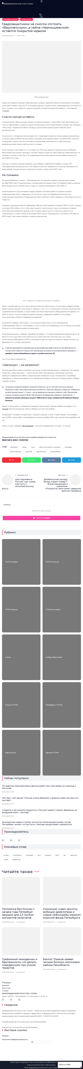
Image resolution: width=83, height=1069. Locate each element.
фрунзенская (41, 451)
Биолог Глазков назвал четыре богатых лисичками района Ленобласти (61, 962)
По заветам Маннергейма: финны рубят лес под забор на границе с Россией (39, 787)
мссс (33, 447)
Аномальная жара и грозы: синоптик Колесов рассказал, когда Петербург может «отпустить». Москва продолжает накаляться (37, 823)
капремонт (14, 447)
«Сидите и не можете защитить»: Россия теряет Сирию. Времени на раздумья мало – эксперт (39, 811)
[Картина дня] (21, 753)
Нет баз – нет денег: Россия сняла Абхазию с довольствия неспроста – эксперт (40, 799)
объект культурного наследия (49, 447)
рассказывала (27, 426)
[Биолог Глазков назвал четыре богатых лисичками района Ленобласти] (62, 941)
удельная (29, 451)
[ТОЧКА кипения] (62, 562)
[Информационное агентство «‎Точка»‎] (41, 7)
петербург (68, 447)
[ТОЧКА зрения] (21, 609)
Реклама (5, 1036)
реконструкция (15, 451)
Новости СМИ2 (64, 1065)
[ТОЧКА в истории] (62, 609)
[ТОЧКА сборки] (21, 562)
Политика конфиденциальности (15, 1039)
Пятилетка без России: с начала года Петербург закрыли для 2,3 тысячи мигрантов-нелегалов (18, 913)
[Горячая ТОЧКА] (62, 753)
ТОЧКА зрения (26, 19)
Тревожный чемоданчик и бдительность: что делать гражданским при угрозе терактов (19, 963)
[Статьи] (21, 657)
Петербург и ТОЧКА (10, 19)
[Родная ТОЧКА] (21, 705)
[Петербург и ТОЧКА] (62, 705)
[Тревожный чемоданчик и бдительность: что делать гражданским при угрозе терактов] (21, 941)
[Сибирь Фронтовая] (62, 657)
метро (24, 447)
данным (5, 409)
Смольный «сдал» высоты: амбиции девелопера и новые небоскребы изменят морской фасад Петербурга (62, 913)
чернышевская (55, 451)
